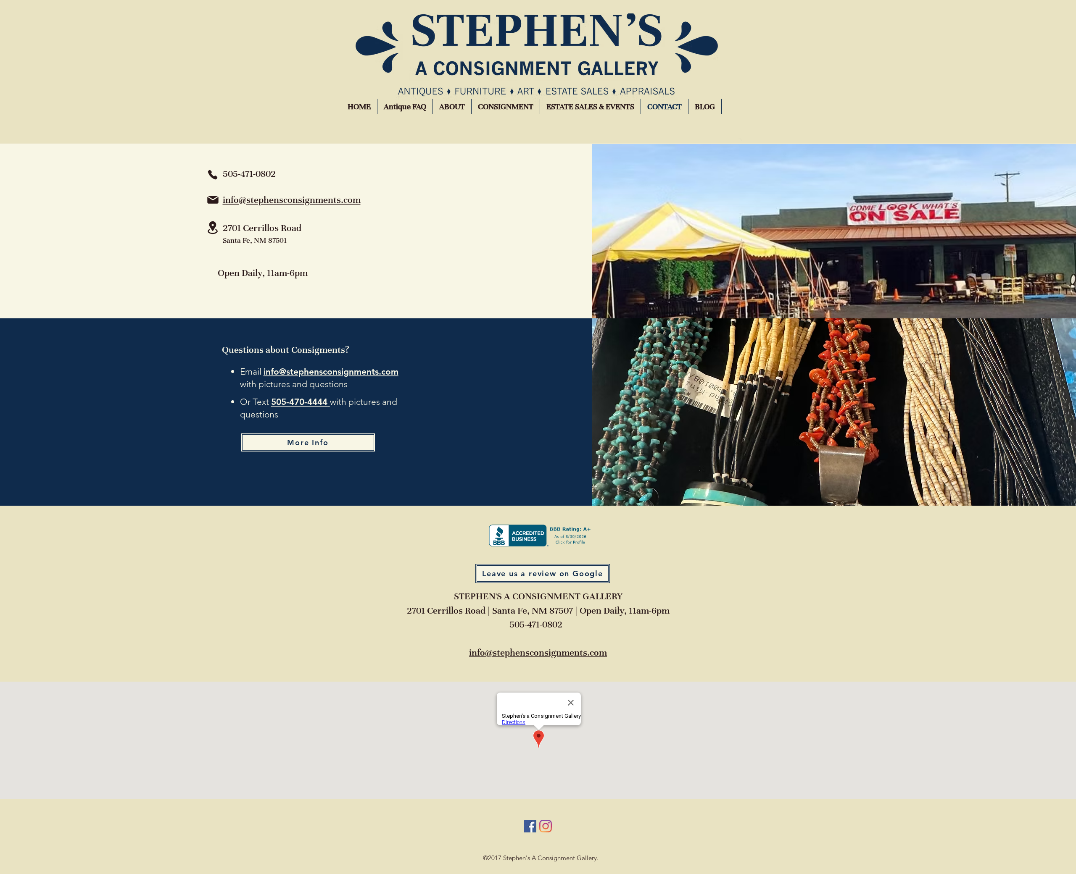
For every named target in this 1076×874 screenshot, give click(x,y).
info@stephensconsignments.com (292, 199)
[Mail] (213, 199)
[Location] (212, 227)
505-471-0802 (535, 624)
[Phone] (213, 174)
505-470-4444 (299, 401)
